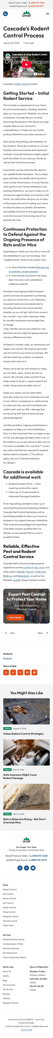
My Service (8, 989)
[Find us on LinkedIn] (26, 868)
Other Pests (8, 925)
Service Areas (9, 985)
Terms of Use (26, 1029)
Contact (6, 998)
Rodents (7, 658)
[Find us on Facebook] (20, 868)
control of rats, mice (33, 567)
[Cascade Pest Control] (26, 14)
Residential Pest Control (13, 939)
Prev (12, 632)
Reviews (6, 994)
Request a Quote (10, 1003)
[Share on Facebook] (6, 672)
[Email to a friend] (27, 672)
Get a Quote (15, 617)
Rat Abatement (10, 953)
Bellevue (7, 575)
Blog (5, 980)
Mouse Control (9, 898)
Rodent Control (10, 889)
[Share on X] (20, 672)
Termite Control (10, 921)
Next (40, 632)
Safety (6, 976)
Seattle (21, 571)
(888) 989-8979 (37, 6)
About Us (7, 971)
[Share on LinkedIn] (13, 672)
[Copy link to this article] (34, 672)
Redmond (40, 571)
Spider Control (9, 907)
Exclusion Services (11, 948)
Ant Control (8, 903)
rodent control (21, 83)
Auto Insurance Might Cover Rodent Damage (20, 776)
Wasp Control (9, 912)
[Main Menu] (47, 13)
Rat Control (8, 894)
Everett (16, 580)
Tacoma (30, 571)
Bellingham (23, 575)
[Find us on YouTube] (33, 868)
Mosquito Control (10, 916)
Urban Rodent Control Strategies (23, 733)
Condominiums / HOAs (13, 944)
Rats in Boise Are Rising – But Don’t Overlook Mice (24, 821)
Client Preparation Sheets (14, 957)
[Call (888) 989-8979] (5, 13)
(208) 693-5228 (37, 2)
